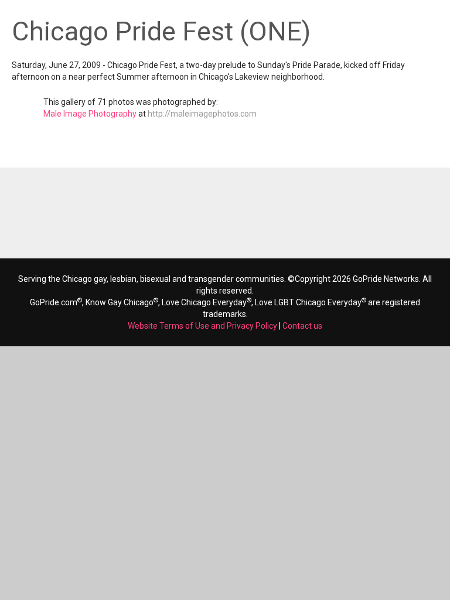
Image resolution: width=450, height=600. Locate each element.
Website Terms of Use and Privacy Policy (202, 325)
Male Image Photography (90, 113)
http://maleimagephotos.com (202, 113)
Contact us (302, 325)
